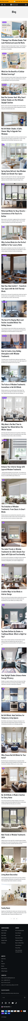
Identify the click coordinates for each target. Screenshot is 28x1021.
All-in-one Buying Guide (19, 930)
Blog (2, 961)
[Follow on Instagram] (6, 1003)
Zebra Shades (3, 935)
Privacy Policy (17, 947)
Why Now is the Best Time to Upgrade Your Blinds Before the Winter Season (12, 427)
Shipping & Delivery (18, 940)
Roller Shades (3, 933)
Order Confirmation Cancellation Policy (18, 951)
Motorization (3, 942)
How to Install (17, 935)
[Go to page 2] (16, 918)
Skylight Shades (4, 940)
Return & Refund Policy (19, 942)
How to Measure (18, 933)
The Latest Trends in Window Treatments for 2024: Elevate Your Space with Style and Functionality (13, 552)
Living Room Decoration (9, 875)
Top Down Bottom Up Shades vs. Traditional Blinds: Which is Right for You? (14, 634)
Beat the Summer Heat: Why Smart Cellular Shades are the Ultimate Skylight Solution (13, 100)
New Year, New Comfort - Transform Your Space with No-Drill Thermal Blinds (13, 288)
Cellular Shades (4, 930)
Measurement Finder (19, 938)
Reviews (2, 966)
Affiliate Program (4, 971)
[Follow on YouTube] (13, 1003)
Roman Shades (3, 938)
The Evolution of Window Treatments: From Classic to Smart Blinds (13, 509)
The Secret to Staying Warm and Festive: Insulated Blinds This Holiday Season (12, 322)
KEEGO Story (3, 958)
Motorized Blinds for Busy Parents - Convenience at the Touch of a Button (13, 213)
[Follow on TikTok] (16, 1003)
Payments (3, 963)
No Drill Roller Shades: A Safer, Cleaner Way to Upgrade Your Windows (11, 131)
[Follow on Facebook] (2, 1003)
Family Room (5, 908)
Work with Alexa (4, 968)
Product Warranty (18, 945)
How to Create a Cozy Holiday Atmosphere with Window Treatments (11, 354)
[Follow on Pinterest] (9, 1003)
